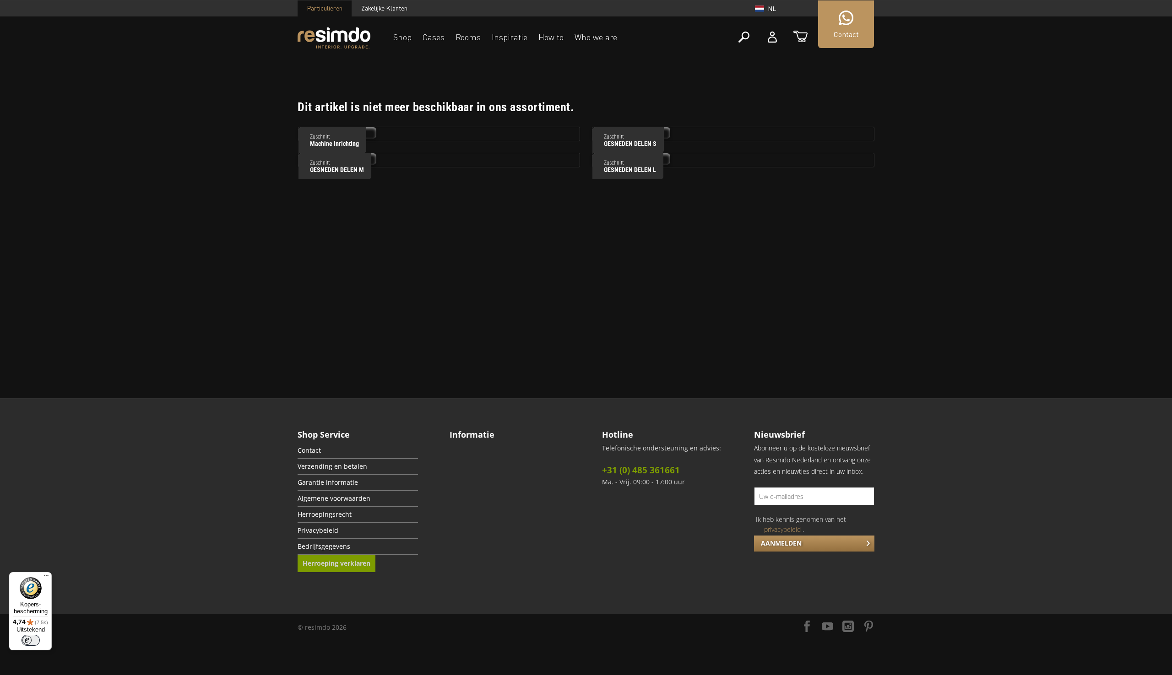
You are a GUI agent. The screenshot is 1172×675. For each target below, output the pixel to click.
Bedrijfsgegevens (324, 546)
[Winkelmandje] (800, 37)
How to (551, 37)
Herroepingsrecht (325, 514)
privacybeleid (782, 529)
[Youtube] (827, 627)
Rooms (468, 37)
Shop (402, 37)
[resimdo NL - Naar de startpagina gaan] (334, 38)
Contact (309, 450)
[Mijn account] (772, 37)
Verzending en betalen (332, 466)
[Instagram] (848, 627)
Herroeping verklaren (336, 563)
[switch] (31, 640)
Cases (434, 37)
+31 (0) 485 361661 (641, 470)
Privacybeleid (318, 530)
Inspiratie (509, 37)
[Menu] (46, 577)
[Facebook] (807, 627)
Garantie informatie (328, 482)
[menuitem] (358, 451)
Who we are (596, 37)
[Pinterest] (868, 627)
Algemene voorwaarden (334, 498)
